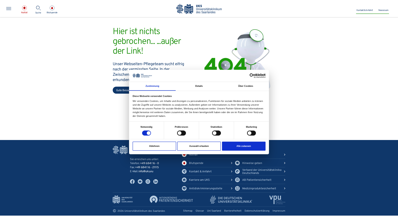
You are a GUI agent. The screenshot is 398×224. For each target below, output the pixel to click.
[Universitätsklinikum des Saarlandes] (199, 9)
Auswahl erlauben (199, 146)
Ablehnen (154, 146)
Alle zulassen (243, 146)
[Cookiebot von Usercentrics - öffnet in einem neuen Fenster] (252, 75)
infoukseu (146, 171)
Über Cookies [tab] (245, 86)
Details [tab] (199, 86)
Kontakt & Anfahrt (364, 10)
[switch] (181, 133)
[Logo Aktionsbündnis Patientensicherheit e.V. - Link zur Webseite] (171, 199)
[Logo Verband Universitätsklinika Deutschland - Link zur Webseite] (231, 200)
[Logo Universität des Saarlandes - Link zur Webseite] (123, 199)
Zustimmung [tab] (152, 86)
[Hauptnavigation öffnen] (8, 8)
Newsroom (383, 10)
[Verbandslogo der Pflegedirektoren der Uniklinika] (277, 200)
